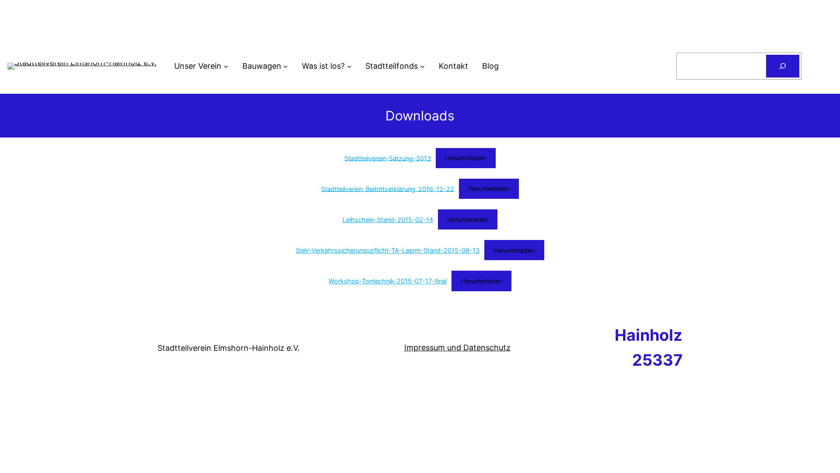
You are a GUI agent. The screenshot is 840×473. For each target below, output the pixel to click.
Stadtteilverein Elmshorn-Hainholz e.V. (229, 348)
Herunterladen (465, 158)
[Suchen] (782, 66)
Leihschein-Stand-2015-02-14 (388, 219)
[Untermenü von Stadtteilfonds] (422, 66)
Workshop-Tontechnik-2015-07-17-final (388, 281)
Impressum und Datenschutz (457, 347)
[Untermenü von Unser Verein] (226, 66)
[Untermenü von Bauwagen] (285, 66)
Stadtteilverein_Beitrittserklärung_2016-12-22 (387, 188)
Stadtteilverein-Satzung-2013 (387, 158)
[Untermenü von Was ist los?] (349, 66)
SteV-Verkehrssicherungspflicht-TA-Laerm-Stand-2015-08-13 (388, 250)
